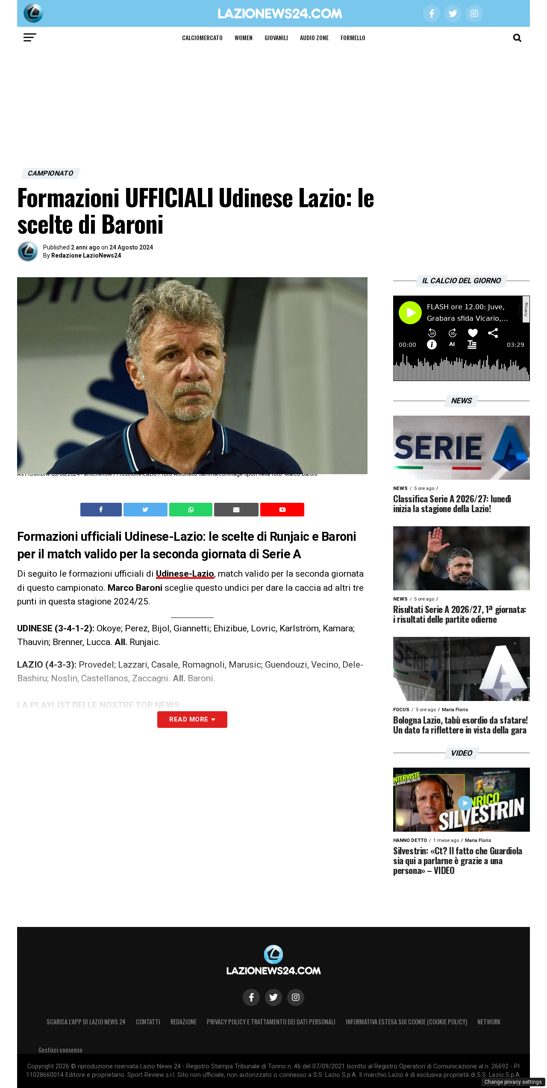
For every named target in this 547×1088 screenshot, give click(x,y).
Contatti (148, 1021)
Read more (188, 719)
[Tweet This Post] (146, 509)
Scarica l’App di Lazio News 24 (86, 1021)
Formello (353, 37)
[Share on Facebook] (102, 509)
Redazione (184, 1021)
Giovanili (276, 37)
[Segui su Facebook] (251, 997)
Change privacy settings (513, 1082)
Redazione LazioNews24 (86, 255)
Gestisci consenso (60, 1049)
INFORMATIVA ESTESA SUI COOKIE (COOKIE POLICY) (406, 1021)
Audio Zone (314, 37)
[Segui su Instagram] (295, 997)
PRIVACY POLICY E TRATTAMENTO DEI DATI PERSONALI (271, 1021)
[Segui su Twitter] (273, 997)
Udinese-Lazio (185, 574)
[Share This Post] (192, 509)
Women (244, 37)
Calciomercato (202, 37)
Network (488, 1021)
